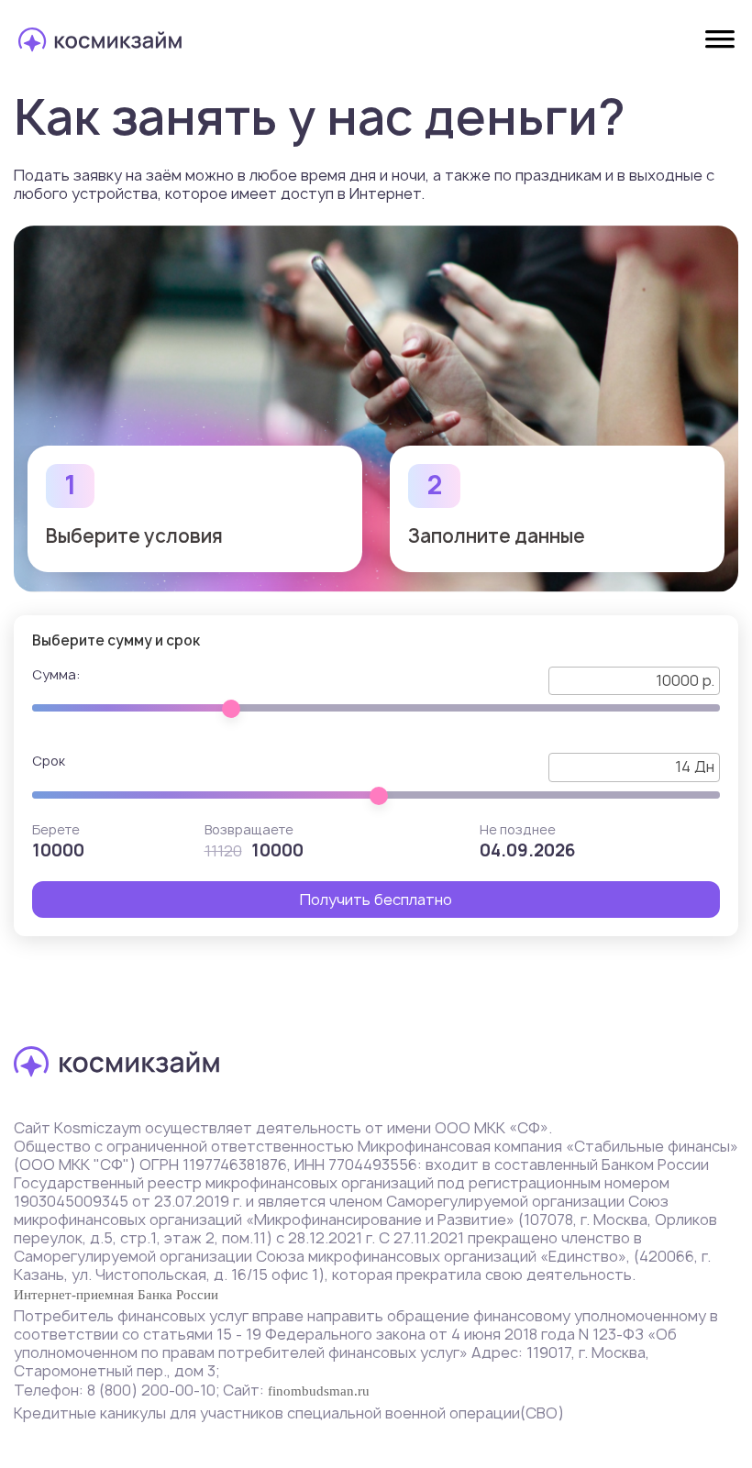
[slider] (231, 709)
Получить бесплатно (376, 899)
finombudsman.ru (319, 1391)
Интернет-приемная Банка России (116, 1294)
